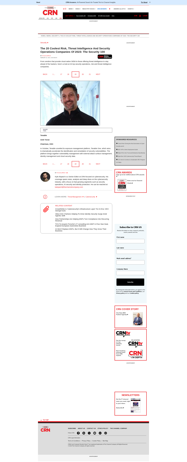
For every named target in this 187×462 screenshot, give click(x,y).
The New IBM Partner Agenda (121, 313)
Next (98, 74)
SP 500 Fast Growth (104, 15)
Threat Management (75, 197)
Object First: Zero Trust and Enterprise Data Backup (131, 153)
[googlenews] (100, 433)
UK (56, 18)
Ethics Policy (103, 428)
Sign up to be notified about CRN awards (130, 175)
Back (45, 74)
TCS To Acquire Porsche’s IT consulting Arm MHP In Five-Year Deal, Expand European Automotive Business (81, 225)
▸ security (54, 36)
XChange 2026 (92, 15)
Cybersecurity (90, 197)
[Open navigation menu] (64, 9)
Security (43, 43)
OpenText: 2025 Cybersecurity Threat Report (130, 156)
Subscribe (119, 408)
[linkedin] (83, 433)
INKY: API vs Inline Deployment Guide (128, 149)
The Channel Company (118, 428)
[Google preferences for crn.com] (105, 56)
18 (68, 74)
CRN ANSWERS (102, 9)
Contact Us (91, 428)
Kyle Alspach (46, 55)
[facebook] (78, 433)
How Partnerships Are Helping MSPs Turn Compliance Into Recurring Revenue (82, 220)
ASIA (40, 18)
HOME (43, 36)
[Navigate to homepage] (50, 15)
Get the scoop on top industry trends (121, 343)
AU (48, 18)
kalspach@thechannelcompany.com (69, 187)
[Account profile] (140, 16)
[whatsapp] (105, 433)
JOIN (135, 16)
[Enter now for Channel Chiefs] (123, 190)
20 (83, 74)
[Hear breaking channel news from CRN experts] (135, 354)
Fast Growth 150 (81, 15)
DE (52, 18)
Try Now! (144, 2)
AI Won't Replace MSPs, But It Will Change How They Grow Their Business (80, 230)
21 (90, 74)
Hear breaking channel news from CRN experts (120, 353)
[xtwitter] (89, 433)
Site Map (105, 441)
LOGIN (145, 16)
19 (75, 74)
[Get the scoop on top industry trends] (135, 344)
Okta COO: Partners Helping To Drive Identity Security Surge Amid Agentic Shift (81, 215)
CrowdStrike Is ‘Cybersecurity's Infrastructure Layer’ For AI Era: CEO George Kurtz (82, 210)
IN (43, 18)
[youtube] (94, 433)
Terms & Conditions (74, 441)
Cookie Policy (96, 441)
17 (61, 74)
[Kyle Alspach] (45, 181)
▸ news (47, 36)
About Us (81, 428)
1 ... (54, 74)
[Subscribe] (136, 412)
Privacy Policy (86, 441)
